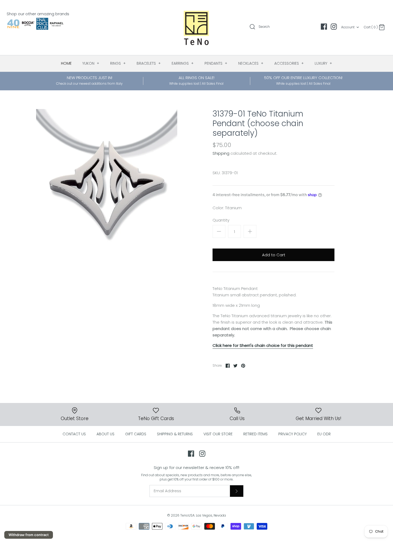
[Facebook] (324, 27)
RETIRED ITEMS (255, 434)
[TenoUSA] (196, 27)
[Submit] (236, 491)
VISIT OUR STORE (218, 434)
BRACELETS (149, 63)
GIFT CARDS (135, 434)
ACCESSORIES (289, 63)
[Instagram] (334, 27)
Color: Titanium (227, 208)
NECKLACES (251, 63)
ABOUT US (105, 434)
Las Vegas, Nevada (211, 515)
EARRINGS (183, 63)
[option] (106, 179)
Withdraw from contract (29, 535)
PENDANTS (216, 63)
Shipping (221, 153)
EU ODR (324, 434)
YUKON (90, 63)
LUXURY (323, 63)
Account (348, 27)
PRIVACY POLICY (292, 434)
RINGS (118, 63)
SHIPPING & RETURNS (175, 434)
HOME (66, 63)
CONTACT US (74, 434)
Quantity (221, 220)
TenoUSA (187, 515)
